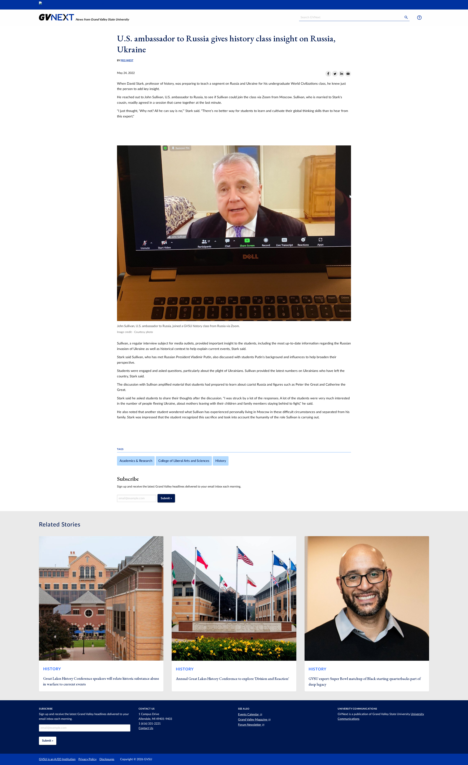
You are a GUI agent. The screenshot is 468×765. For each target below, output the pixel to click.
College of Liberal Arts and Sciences (183, 461)
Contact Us (146, 728)
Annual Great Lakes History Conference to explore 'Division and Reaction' (232, 678)
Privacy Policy (87, 759)
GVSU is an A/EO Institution (57, 759)
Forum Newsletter (250, 724)
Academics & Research (136, 461)
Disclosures (106, 759)
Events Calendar (249, 714)
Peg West (127, 60)
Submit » (166, 498)
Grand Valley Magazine (253, 719)
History (220, 461)
